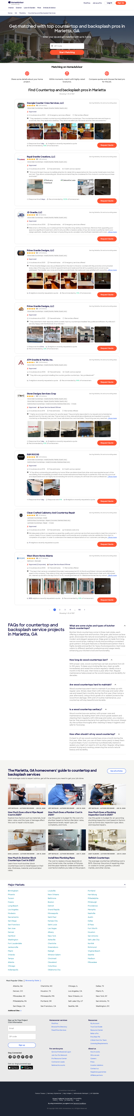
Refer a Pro (94, 1033)
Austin (90, 917)
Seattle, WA (73, 1006)
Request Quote (107, 145)
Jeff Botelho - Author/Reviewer (21, 808)
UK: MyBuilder (94, 1093)
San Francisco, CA (48, 1006)
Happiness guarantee (98, 1072)
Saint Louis (52, 925)
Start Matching (67, 52)
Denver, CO (18, 991)
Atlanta (11, 962)
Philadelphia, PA (20, 1001)
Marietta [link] (22, 13)
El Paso (91, 925)
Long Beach (13, 906)
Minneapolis (53, 913)
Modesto (12, 913)
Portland (91, 891)
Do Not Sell (68, 1099)
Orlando (11, 955)
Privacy (55, 1099)
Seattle (91, 955)
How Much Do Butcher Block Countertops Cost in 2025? (22, 859)
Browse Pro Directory (59, 1027)
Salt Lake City (93, 940)
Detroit (51, 906)
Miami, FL (100, 991)
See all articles (116, 771)
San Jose (11, 928)
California (61, 1099)
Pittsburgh (92, 902)
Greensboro (53, 947)
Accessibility (77, 1099)
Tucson (11, 898)
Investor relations (96, 1065)
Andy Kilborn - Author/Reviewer (101, 854)
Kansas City (53, 921)
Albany (51, 932)
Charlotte (52, 943)
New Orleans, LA (75, 996)
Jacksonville (13, 947)
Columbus (52, 966)
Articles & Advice (49, 8)
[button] (35, 131)
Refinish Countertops (98, 858)
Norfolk (91, 943)
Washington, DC (103, 1006)
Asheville (51, 940)
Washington (13, 940)
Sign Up (121, 3)
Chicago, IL (73, 986)
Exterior (19, 8)
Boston (51, 902)
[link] (67, 105)
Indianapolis (13, 970)
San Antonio (93, 936)
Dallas (90, 921)
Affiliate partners (96, 1075)
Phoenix (11, 894)
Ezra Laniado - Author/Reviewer (21, 854)
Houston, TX (46, 991)
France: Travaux (40, 1093)
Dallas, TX (100, 986)
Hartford (11, 936)
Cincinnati (52, 958)
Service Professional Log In (61, 1052)
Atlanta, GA (18, 986)
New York (52, 936)
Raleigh (51, 951)
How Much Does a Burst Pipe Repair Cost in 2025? (25, 813)
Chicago (11, 966)
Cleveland (52, 962)
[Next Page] (84, 609)
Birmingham (13, 891)
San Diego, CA (19, 1006)
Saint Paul (52, 917)
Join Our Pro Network (59, 1055)
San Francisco (14, 925)
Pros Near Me (95, 1037)
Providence (93, 906)
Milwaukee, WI (19, 996)
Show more (112, 232)
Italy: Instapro (67, 1093)
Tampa (11, 958)
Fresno (11, 902)
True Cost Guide (96, 1027)
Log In (109, 3)
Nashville (91, 913)
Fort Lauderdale (15, 943)
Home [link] (10, 13)
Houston (91, 932)
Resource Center (96, 1030)
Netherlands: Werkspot (81, 1093)
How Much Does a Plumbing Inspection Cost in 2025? (102, 813)
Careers (93, 1058)
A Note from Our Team (98, 1040)
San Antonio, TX (102, 1001)
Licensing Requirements (99, 1043)
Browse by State (32, 980)
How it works (95, 1052)
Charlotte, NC (46, 986)
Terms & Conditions (79, 1103)
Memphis (92, 910)
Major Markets (16, 884)
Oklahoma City (54, 970)
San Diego (12, 921)
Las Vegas (52, 928)
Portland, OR (46, 1001)
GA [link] (16, 13)
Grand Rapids (53, 910)
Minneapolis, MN (47, 996)
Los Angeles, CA (75, 991)
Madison (91, 958)
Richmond (92, 947)
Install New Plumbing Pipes (61, 858)
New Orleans (53, 894)
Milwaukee (92, 962)
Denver (11, 932)
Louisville (52, 891)
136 (79, 610)
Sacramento (13, 917)
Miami (10, 951)
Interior (11, 8)
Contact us (94, 1069)
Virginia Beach (94, 951)
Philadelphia (93, 898)
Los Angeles (13, 910)
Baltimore (52, 898)
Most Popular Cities (14, 981)
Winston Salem (54, 955)
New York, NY (101, 996)
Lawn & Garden (29, 8)
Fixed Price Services (59, 1030)
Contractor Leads (58, 1062)
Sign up (22, 1045)
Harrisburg (92, 894)
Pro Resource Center (59, 1058)
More (39, 8)
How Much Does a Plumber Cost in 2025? (65, 813)
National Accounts (58, 1065)
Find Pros (55, 1023)
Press (92, 1062)
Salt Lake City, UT (75, 1001)
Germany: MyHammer (54, 1093)
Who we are (94, 1055)
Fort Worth (92, 928)
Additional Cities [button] (14, 1011)
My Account (94, 1023)
